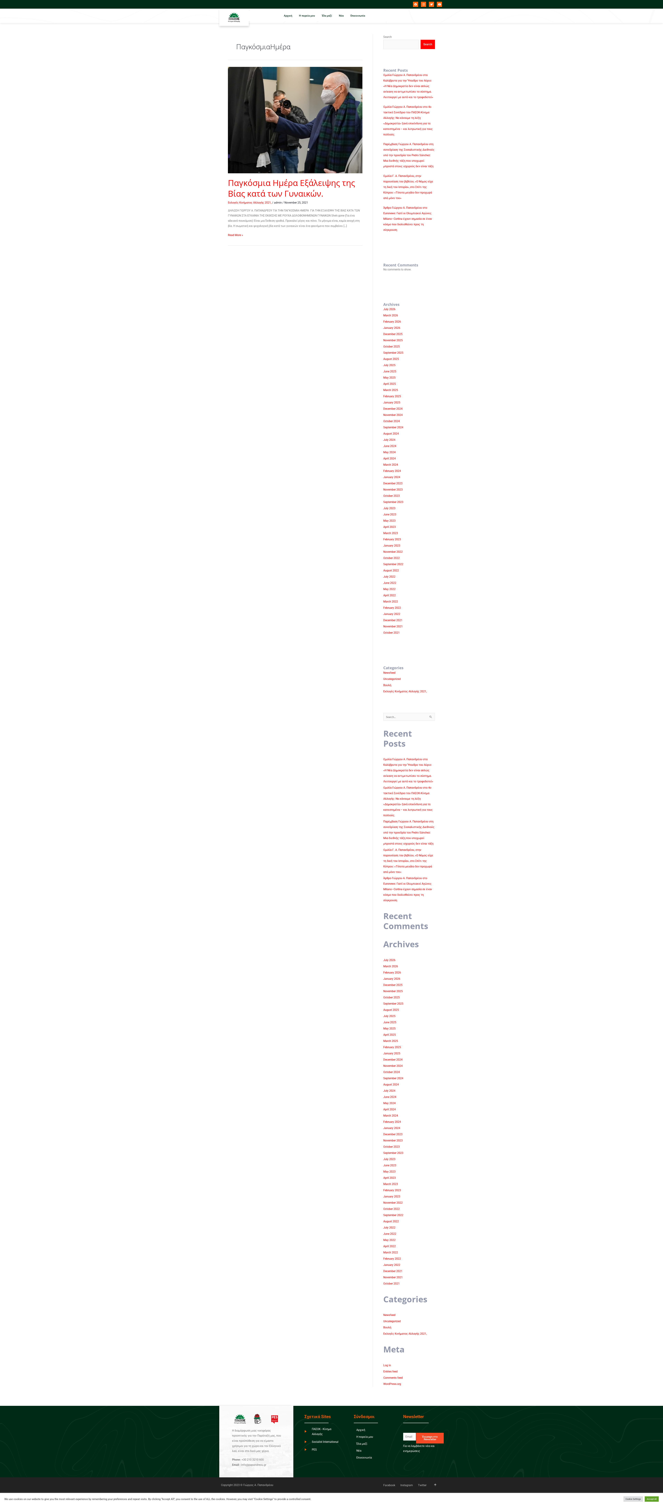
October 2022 (391, 558)
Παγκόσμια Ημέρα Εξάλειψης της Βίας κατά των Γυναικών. (291, 188)
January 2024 (391, 477)
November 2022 (393, 551)
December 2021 (392, 620)
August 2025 (391, 359)
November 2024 (393, 415)
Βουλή (387, 685)
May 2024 (389, 452)
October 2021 (391, 632)
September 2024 (393, 427)
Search (387, 37)
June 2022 (389, 583)
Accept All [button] (652, 1499)
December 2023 (392, 483)
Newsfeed (389, 672)
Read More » (235, 235)
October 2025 (391, 346)
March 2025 (390, 390)
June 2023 (389, 514)
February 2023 (392, 539)
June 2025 (389, 371)
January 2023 (391, 545)
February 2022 (392, 607)
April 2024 (389, 458)
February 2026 (392, 321)
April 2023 (389, 527)
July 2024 (389, 439)
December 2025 (392, 334)
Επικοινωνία (357, 15)
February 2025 (392, 396)
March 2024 (390, 464)
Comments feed (393, 1377)
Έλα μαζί (327, 15)
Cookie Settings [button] (633, 1499)
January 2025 (391, 402)
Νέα (341, 15)
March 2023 (390, 533)
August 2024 (391, 433)
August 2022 (391, 570)
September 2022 (393, 564)
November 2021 (393, 626)
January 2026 (391, 328)
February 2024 (392, 471)
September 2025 (393, 352)
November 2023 (393, 489)
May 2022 (389, 589)
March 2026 (390, 315)
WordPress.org (392, 1384)
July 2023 (389, 508)
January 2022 (391, 614)
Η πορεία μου (307, 15)
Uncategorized (392, 679)
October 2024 (391, 421)
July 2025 (389, 365)
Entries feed (390, 1371)
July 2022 (389, 576)
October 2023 (391, 495)
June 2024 (389, 446)
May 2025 (389, 377)
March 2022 (390, 601)
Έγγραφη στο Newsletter (430, 1438)
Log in (387, 1365)
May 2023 (389, 520)
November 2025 (393, 340)
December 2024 (392, 408)
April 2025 (389, 383)
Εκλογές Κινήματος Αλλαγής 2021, (249, 202)
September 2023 (393, 502)
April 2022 (389, 595)
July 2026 (389, 309)
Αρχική (288, 15)
